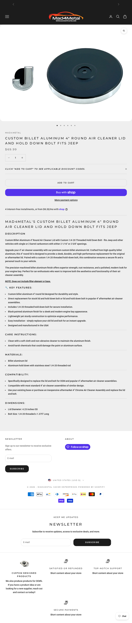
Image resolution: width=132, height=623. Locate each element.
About (69, 439)
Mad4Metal (13, 132)
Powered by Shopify (91, 487)
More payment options (66, 200)
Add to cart (66, 183)
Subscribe (17, 469)
